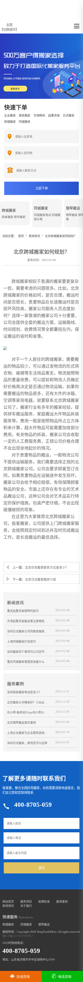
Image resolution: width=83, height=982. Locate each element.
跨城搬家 (8, 924)
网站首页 (8, 901)
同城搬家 (26, 924)
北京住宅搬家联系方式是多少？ (46, 567)
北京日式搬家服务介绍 (40, 579)
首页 (21, 236)
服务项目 (26, 901)
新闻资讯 (34, 236)
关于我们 (26, 905)
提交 (42, 868)
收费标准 (44, 901)
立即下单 (41, 188)
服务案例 (62, 901)
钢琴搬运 (44, 924)
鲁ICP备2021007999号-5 (17, 936)
